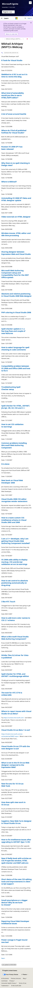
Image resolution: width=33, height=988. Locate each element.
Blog (24, 978)
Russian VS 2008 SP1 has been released (11, 148)
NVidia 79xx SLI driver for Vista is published (14, 656)
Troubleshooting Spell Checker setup (10, 388)
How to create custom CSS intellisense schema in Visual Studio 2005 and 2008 (13, 520)
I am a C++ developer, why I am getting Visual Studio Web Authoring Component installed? (15, 540)
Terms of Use (22, 983)
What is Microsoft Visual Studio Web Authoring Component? (15, 637)
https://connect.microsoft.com (13, 718)
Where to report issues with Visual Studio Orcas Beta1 (16, 712)
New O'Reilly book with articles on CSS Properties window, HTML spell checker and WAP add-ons (16, 860)
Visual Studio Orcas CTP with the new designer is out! (15, 747)
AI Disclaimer (5, 978)
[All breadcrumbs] (2, 39)
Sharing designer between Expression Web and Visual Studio (16, 253)
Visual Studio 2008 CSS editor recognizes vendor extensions (14, 500)
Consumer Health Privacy (8, 983)
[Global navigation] (1, 18)
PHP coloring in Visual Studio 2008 (16, 312)
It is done (5, 464)
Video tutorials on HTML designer (16, 217)
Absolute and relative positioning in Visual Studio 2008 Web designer (16, 295)
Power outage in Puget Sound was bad (14, 941)
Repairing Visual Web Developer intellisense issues (15, 922)
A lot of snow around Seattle (13, 114)
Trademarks (4, 985)
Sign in (30, 18)
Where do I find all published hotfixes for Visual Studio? (13, 131)
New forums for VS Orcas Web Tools (12, 784)
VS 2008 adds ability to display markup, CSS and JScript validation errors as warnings (14, 561)
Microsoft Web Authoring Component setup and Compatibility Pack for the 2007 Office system (15, 274)
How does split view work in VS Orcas (13, 803)
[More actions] (30, 39)
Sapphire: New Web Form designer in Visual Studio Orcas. (16, 822)
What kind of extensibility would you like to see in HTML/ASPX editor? (12, 95)
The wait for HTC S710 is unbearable (11, 693)
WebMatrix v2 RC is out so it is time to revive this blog (14, 75)
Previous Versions (16, 978)
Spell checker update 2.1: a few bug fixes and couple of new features (13, 331)
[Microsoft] (16, 18)
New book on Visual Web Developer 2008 (12, 481)
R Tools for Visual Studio (11, 60)
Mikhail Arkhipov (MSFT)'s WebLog (14, 39)
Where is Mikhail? (9, 182)
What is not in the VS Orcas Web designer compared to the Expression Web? (15, 765)
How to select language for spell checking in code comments (15, 348)
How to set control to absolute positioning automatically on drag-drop (14, 582)
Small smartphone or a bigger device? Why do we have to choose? (14, 902)
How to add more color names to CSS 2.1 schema (15, 619)
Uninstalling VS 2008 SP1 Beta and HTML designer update (16, 199)
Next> (3, 958)
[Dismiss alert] (30, 2)
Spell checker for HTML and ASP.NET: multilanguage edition (15, 675)
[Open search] (25, 18)
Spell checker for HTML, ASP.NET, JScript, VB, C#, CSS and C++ (15, 407)
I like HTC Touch (8, 601)
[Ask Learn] (27, 39)
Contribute (4, 981)
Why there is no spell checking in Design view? (15, 164)
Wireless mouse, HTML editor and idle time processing (16, 234)
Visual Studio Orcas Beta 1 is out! (15, 730)
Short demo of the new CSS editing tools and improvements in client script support (16, 881)
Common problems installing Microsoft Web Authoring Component (14, 445)
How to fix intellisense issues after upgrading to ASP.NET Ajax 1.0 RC (16, 840)
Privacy (11, 981)
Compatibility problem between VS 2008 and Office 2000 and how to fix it (15, 368)
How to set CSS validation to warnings (12, 425)
